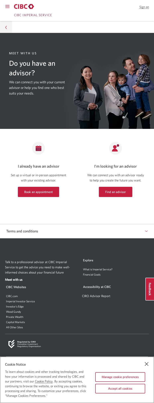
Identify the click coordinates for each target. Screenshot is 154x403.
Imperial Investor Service (20, 301)
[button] (144, 7)
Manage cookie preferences (120, 377)
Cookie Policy (44, 381)
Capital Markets (15, 322)
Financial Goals (91, 274)
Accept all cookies (120, 388)
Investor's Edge (15, 306)
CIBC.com (12, 296)
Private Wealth (14, 316)
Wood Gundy (13, 311)
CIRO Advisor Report (96, 296)
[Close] (146, 364)
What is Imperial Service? (97, 269)
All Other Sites (14, 327)
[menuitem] (115, 269)
